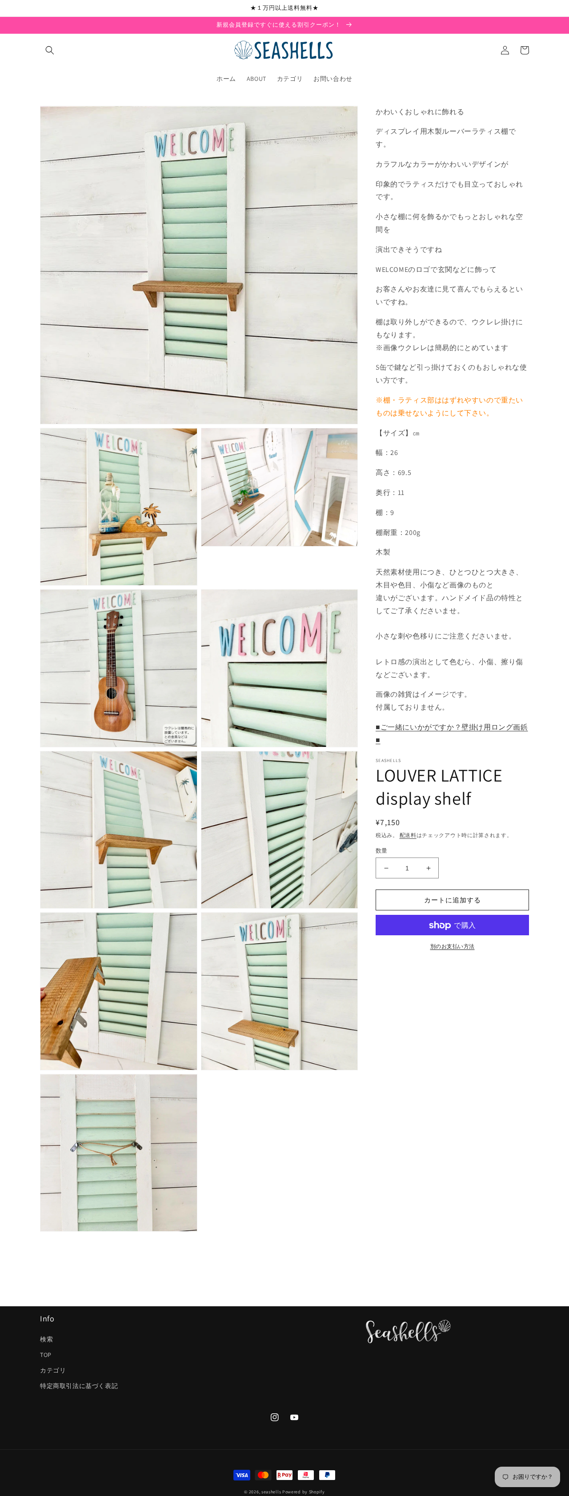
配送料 (408, 835)
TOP (46, 1355)
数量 (382, 850)
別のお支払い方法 (452, 946)
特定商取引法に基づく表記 (79, 1386)
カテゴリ (53, 1370)
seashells (271, 1492)
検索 (46, 1339)
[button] (50, 50)
